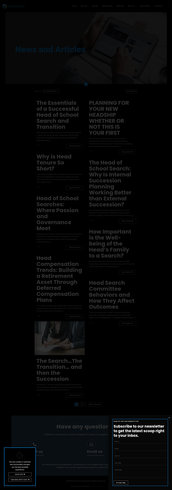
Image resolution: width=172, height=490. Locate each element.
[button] (169, 417)
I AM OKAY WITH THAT (19, 480)
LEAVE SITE (19, 474)
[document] (86, 245)
